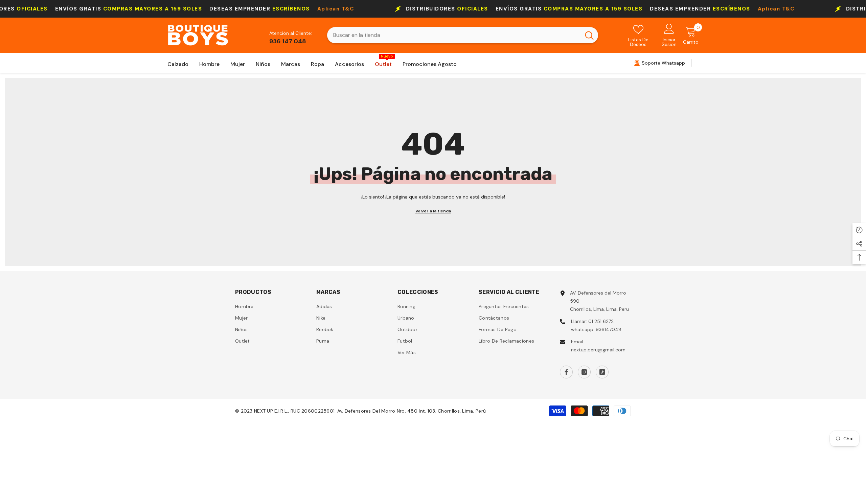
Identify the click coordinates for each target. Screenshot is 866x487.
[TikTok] (602, 372)
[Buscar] (462, 35)
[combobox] (453, 35)
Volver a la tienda (433, 211)
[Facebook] (566, 372)
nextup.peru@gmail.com (598, 350)
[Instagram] (584, 372)
